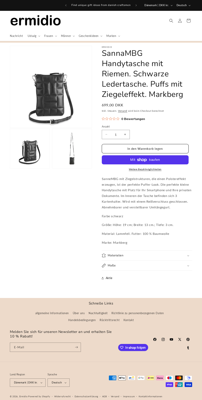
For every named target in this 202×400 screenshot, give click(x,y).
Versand (122, 110)
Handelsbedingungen (82, 320)
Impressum (129, 396)
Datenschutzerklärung (86, 396)
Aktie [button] (109, 278)
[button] (33, 36)
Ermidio (23, 396)
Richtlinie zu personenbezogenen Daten (137, 313)
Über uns (79, 313)
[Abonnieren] (76, 347)
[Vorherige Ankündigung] (66, 5)
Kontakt (128, 320)
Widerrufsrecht (62, 396)
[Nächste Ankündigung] (136, 5)
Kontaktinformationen (150, 396)
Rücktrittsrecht (110, 320)
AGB (104, 396)
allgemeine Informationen (52, 313)
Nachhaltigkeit (98, 313)
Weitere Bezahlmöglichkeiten (145, 169)
